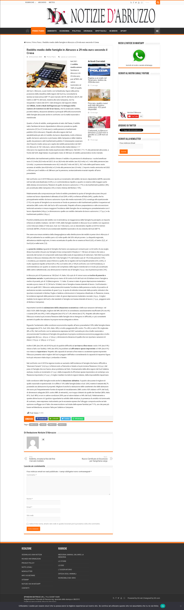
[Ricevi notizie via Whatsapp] (142, 2)
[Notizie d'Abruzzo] (92, 16)
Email (29, 507)
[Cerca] (158, 2)
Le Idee (61, 565)
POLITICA (76, 31)
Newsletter (27, 571)
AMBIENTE (52, 31)
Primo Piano (36, 42)
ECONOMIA (64, 31)
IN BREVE (113, 31)
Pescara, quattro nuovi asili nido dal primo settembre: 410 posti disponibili (98, 106)
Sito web (30, 515)
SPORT (123, 31)
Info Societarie (28, 575)
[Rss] (131, 2)
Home (28, 42)
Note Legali (27, 567)
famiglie (52, 425)
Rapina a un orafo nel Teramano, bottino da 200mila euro (97, 80)
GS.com (157, 598)
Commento (32, 475)
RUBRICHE (29, 2)
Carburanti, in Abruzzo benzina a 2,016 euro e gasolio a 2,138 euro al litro (98, 133)
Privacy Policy (28, 563)
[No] (180, 606)
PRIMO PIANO (38, 31)
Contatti (25, 588)
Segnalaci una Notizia (32, 555)
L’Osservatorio (65, 570)
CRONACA (88, 31)
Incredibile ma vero (67, 578)
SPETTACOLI (100, 31)
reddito (62, 425)
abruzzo (33, 425)
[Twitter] (136, 2)
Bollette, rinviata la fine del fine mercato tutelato (42, 459)
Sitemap (25, 580)
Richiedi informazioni (31, 559)
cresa (43, 425)
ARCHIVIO (42, 2)
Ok (163, 606)
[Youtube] (139, 2)
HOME (27, 30)
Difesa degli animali (67, 574)
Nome (30, 499)
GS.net (139, 598)
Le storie (62, 561)
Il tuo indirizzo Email (127, 143)
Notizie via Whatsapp (31, 584)
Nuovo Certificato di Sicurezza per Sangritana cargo (94, 459)
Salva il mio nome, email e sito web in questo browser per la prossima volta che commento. (64, 524)
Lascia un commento (68, 57)
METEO (52, 2)
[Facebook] (133, 2)
